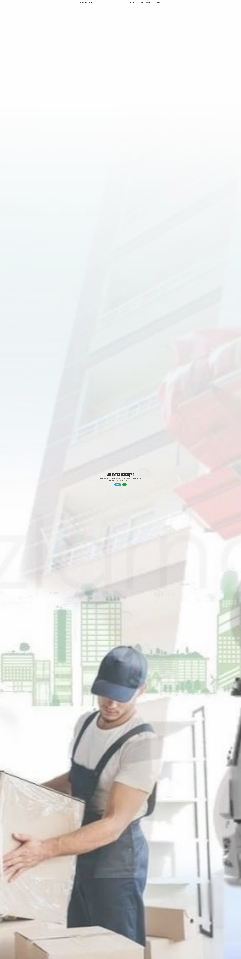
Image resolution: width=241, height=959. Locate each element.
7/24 (117, 484)
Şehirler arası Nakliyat (86, 2)
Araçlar (141, 2)
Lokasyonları (133, 2)
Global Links (150, 2)
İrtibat (158, 2)
